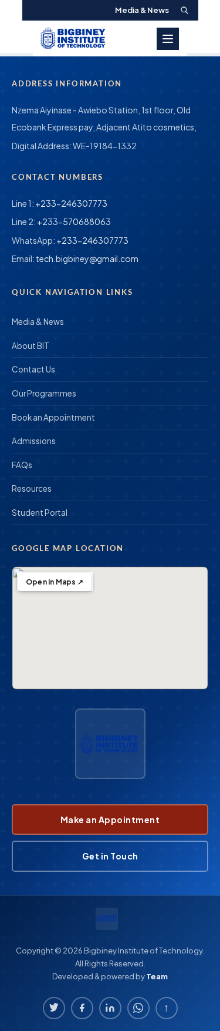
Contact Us (33, 369)
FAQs (22, 465)
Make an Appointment (110, 819)
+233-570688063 (74, 221)
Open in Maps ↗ (54, 581)
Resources (32, 488)
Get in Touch (110, 856)
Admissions (34, 441)
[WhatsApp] (138, 1008)
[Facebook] (82, 1008)
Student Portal (39, 513)
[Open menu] (168, 39)
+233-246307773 (71, 203)
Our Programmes (44, 393)
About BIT (30, 346)
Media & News (142, 10)
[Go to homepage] (74, 38)
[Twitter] (54, 1008)
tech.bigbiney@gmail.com (87, 258)
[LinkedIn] (110, 1008)
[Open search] (184, 10)
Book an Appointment (53, 417)
